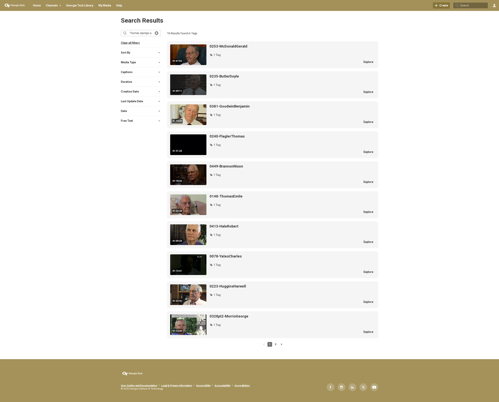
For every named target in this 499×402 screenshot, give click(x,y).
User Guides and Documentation (139, 385)
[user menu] (494, 5)
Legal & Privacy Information (176, 385)
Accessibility (203, 385)
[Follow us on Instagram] (341, 387)
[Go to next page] (281, 344)
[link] (441, 5)
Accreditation (242, 385)
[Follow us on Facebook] (330, 387)
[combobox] (140, 33)
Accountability (222, 385)
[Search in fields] (156, 33)
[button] (215, 55)
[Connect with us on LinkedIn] (352, 387)
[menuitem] (37, 5)
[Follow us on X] (363, 387)
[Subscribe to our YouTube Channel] (374, 387)
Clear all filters (130, 42)
